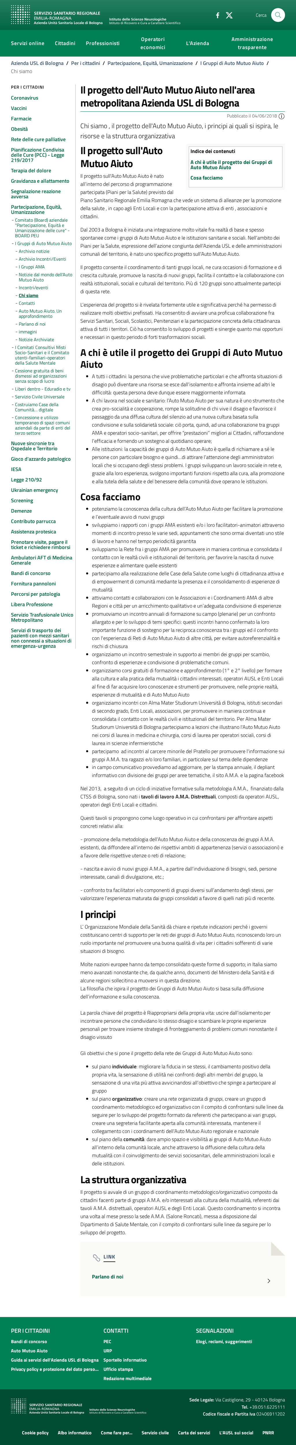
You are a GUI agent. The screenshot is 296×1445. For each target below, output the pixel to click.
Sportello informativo (125, 1359)
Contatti (115, 1330)
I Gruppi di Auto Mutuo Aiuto (232, 63)
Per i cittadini (85, 63)
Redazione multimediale (127, 1378)
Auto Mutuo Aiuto (29, 1350)
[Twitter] (227, 14)
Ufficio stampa (118, 1369)
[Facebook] (215, 14)
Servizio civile (155, 1432)
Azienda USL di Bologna (37, 63)
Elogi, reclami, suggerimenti (224, 1341)
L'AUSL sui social (236, 1432)
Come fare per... (116, 1432)
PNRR (268, 1432)
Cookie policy (35, 1432)
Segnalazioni (215, 1330)
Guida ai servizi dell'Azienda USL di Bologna (55, 1359)
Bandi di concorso (29, 1341)
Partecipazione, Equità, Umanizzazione (150, 63)
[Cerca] (278, 15)
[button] (281, 115)
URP (107, 1350)
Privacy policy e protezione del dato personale (55, 1369)
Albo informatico (75, 1432)
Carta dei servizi (194, 1432)
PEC (107, 1341)
